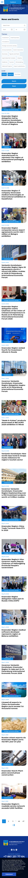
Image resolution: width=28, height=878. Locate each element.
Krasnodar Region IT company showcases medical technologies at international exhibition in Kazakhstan (14, 195)
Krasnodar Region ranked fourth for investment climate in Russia (13, 350)
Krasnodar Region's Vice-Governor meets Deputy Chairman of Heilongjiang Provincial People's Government (13, 563)
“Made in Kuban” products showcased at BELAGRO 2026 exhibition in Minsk (14, 422)
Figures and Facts (14, 54)
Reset (14, 86)
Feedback (13, 2)
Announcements (7, 50)
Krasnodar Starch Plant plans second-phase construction (12, 773)
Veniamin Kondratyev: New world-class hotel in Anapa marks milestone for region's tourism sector (14, 457)
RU (26, 2)
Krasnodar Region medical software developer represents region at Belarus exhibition (14, 633)
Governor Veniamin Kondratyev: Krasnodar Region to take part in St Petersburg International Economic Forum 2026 (13, 669)
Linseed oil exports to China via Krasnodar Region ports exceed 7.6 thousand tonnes (12, 705)
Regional (10, 74)
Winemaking (19, 62)
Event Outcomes (18, 50)
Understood (9, 874)
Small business (15, 37)
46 (19, 821)
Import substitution (19, 66)
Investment (5, 37)
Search (14, 81)
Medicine (4, 62)
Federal (4, 74)
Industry (19, 58)
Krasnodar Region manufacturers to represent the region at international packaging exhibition (13, 157)
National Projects (7, 66)
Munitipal (17, 74)
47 (23, 821)
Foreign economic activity (9, 46)
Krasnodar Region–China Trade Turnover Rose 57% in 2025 (13, 528)
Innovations (5, 41)
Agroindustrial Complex (8, 58)
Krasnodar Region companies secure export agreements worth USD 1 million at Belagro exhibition (13, 232)
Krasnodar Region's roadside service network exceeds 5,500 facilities (13, 806)
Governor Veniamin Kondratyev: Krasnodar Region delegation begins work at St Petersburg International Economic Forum (13, 386)
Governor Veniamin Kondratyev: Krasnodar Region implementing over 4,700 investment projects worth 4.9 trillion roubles (14, 493)
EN (23, 2)
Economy (4, 54)
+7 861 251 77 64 (14, 856)
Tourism (11, 62)
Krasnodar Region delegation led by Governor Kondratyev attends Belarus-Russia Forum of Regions (12, 120)
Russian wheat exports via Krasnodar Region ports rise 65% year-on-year (14, 740)
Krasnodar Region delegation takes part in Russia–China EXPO (13, 599)
